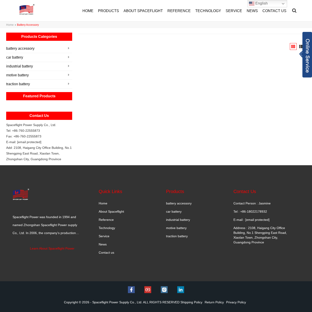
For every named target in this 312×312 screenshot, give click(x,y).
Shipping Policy (191, 302)
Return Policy (214, 302)
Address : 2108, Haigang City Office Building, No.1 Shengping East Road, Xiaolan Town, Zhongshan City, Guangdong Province (260, 235)
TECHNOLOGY (208, 11)
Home (10, 24)
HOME (87, 11)
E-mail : (251, 220)
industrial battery (19, 66)
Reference (106, 220)
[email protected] (29, 142)
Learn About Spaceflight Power (52, 248)
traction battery (18, 84)
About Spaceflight (111, 211)
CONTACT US (274, 11)
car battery (14, 57)
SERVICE (234, 11)
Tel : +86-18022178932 (250, 211)
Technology (107, 228)
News (103, 244)
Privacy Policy (236, 302)
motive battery (17, 75)
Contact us (106, 252)
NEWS (252, 11)
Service (104, 236)
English (261, 3)
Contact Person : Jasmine (252, 203)
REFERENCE (179, 11)
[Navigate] (294, 10)
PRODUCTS (108, 11)
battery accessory (20, 48)
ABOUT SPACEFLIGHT (143, 11)
